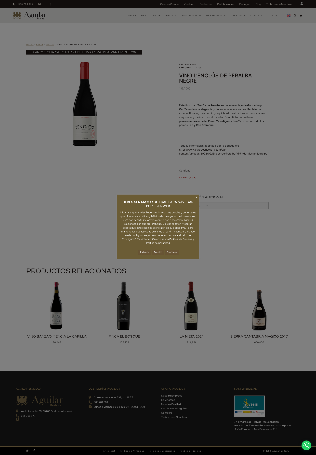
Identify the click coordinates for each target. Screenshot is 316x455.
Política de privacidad (158, 242)
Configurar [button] (172, 252)
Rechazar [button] (144, 252)
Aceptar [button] (158, 252)
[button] (306, 445)
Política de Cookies (180, 239)
